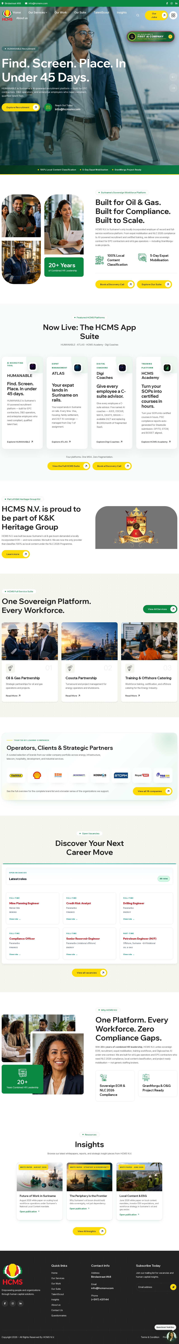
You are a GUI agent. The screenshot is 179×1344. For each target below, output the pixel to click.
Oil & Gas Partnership (23, 678)
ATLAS (58, 373)
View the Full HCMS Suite (66, 466)
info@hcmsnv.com (38, 3)
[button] (173, 77)
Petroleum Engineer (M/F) (139, 938)
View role (15, 919)
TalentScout (101, 12)
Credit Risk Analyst (78, 903)
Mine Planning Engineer (24, 903)
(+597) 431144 (100, 1299)
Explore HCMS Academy (155, 441)
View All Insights (87, 1231)
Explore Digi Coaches (108, 441)
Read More (11, 695)
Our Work (61, 12)
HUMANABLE (19, 375)
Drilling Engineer (133, 903)
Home (17, 12)
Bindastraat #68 (13, 3)
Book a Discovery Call (112, 284)
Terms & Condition (150, 1337)
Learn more (13, 554)
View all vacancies (87, 972)
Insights (122, 12)
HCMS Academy (150, 375)
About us (22, 18)
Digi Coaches (105, 375)
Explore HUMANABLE (18, 441)
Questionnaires (58, 1315)
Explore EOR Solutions (19, 103)
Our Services (36, 12)
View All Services (157, 609)
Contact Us (57, 1310)
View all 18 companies (150, 791)
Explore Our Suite (152, 284)
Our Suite (80, 12)
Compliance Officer (22, 938)
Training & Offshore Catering (148, 678)
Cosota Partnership (81, 678)
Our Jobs (154, 15)
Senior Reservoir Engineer (83, 938)
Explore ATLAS (60, 441)
